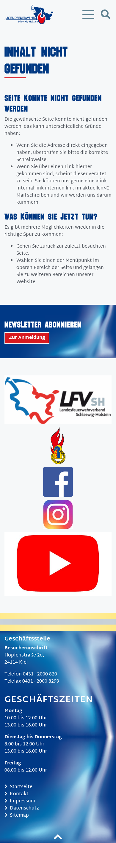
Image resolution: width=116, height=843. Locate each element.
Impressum (22, 801)
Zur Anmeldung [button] (27, 338)
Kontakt (19, 794)
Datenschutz (24, 808)
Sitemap (19, 815)
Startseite (21, 787)
